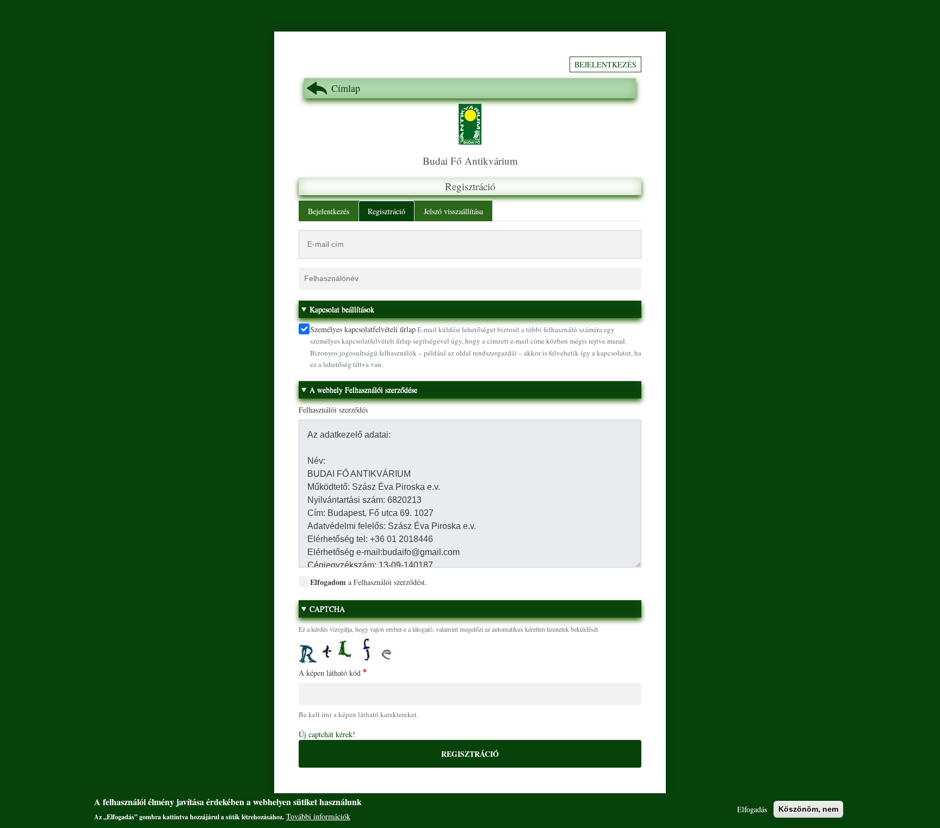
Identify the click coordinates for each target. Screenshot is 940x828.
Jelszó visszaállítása (453, 211)
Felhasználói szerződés (333, 409)
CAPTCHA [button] (327, 608)
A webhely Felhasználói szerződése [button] (363, 389)
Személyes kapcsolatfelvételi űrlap (363, 329)
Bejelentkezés (605, 64)
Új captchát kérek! (327, 734)
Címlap (345, 88)
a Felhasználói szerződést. (368, 582)
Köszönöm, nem (808, 809)
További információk (318, 816)
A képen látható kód (330, 673)
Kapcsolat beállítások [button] (342, 309)
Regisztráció (386, 211)
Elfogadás (752, 809)
